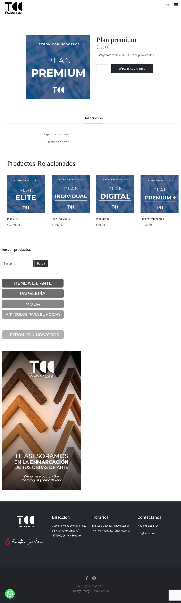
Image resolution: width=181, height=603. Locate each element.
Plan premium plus (152, 218)
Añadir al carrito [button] (26, 208)
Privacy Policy (80, 591)
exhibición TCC (121, 55)
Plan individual (61, 218)
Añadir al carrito (132, 68)
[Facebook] (87, 578)
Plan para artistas (143, 55)
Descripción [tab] (93, 118)
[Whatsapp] (10, 594)
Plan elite (13, 218)
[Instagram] (94, 578)
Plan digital (103, 218)
